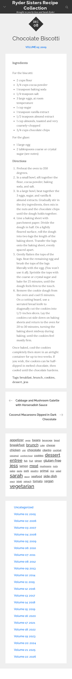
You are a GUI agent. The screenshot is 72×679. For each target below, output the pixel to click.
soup (19, 481)
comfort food (26, 456)
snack (12, 481)
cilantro (46, 450)
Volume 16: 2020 (25, 616)
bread (57, 440)
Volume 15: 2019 (24, 609)
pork (26, 470)
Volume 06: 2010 (25, 548)
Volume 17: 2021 (24, 622)
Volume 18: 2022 (25, 629)
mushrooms (45, 466)
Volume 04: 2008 (25, 534)
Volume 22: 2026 (25, 656)
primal (44, 470)
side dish (50, 476)
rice (52, 470)
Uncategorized (23, 507)
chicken (15, 450)
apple (28, 440)
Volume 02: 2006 (25, 521)
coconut (14, 455)
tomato (38, 481)
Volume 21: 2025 (24, 650)
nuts (55, 466)
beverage (47, 440)
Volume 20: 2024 (25, 643)
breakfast (26, 377)
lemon (24, 466)
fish (26, 461)
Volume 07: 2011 (24, 554)
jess (26, 382)
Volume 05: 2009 (36, 47)
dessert (17, 382)
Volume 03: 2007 (25, 527)
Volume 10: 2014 (24, 575)
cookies (49, 377)
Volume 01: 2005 (25, 514)
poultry (34, 471)
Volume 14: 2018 (24, 602)
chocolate (34, 450)
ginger (38, 460)
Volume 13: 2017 (24, 595)
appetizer (17, 440)
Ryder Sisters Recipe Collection (35, 5)
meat (34, 466)
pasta (19, 471)
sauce (27, 477)
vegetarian (22, 486)
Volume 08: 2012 (25, 561)
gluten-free (52, 460)
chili (24, 450)
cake (42, 445)
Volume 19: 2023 (24, 636)
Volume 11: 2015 (24, 582)
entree (16, 460)
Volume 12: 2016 (24, 588)
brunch (38, 377)
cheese (50, 445)
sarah (16, 475)
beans (36, 440)
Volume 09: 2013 (25, 568)
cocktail (57, 450)
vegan (48, 481)
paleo (12, 471)
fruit (31, 461)
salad (58, 471)
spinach (27, 481)
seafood (36, 476)
